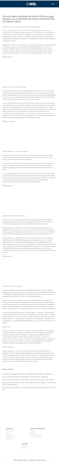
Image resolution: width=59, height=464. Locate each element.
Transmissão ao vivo (11, 436)
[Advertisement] (13, 405)
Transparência (9, 438)
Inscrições (32, 432)
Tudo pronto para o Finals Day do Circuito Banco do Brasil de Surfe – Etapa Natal (25, 377)
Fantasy (24, 446)
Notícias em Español (35, 436)
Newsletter (33, 431)
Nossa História (10, 431)
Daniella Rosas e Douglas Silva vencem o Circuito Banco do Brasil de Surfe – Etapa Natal (27, 374)
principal (37, 27)
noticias (31, 27)
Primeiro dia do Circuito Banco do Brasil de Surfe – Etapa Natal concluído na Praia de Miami (28, 379)
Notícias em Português (36, 434)
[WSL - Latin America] (31, 4)
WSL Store (24, 448)
